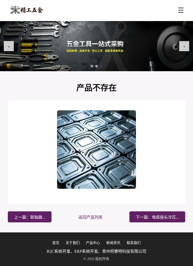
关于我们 (73, 243)
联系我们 (134, 243)
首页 (55, 243)
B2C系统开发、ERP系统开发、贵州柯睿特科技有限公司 (96, 251)
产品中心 (93, 243)
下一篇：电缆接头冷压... (157, 217)
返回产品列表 (90, 217)
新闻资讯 (113, 243)
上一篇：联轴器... (29, 217)
